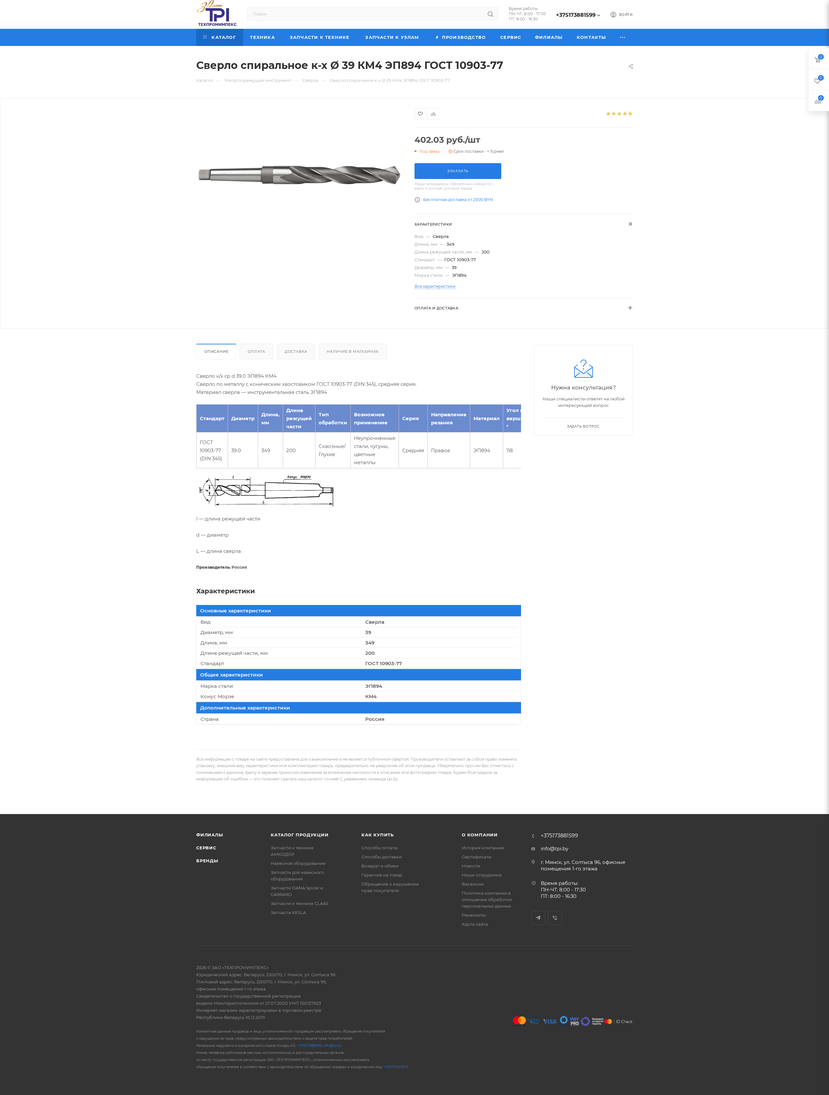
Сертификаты (477, 856)
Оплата (256, 351)
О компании (480, 834)
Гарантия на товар (381, 874)
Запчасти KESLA (288, 912)
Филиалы (209, 834)
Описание (216, 351)
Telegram (538, 918)
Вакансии (473, 884)
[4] (624, 114)
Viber (555, 918)
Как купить (377, 834)
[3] (619, 114)
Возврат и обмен (380, 865)
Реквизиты (474, 915)
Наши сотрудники (482, 874)
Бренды (207, 860)
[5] (630, 114)
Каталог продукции (300, 834)
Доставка (296, 351)
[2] (613, 114)
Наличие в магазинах (353, 351)
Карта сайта (475, 924)
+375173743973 (395, 1067)
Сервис (206, 847)
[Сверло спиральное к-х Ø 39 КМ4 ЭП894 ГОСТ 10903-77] (299, 176)
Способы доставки (381, 856)
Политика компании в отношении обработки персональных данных (487, 899)
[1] (608, 114)
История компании (483, 847)
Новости (471, 865)
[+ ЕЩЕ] (623, 37)
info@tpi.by (554, 848)
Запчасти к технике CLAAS (299, 903)
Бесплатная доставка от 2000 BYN (458, 199)
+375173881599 (576, 15)
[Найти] (490, 14)
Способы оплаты (379, 847)
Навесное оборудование (298, 863)
